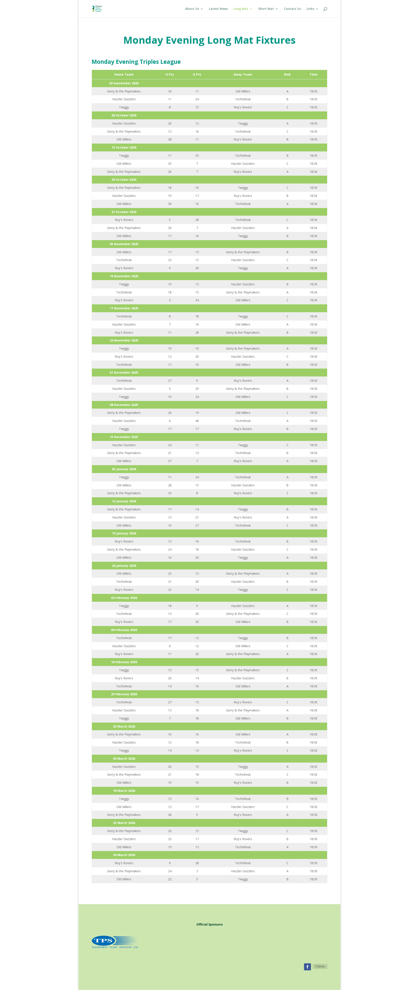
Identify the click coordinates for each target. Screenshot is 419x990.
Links (310, 9)
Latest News (218, 9)
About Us (192, 9)
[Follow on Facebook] (307, 966)
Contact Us (292, 9)
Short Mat (266, 9)
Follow (320, 966)
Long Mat (241, 9)
